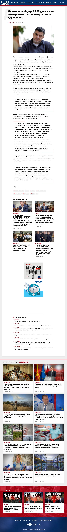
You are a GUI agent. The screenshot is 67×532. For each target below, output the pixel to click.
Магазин (48, 2)
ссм (27, 190)
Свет (44, 2)
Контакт (34, 520)
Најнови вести (21, 317)
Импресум (18, 520)
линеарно (26, 193)
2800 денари (34, 193)
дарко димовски (41, 190)
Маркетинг (26, 520)
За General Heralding (46, 520)
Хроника (28, 2)
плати (33, 190)
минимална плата (19, 190)
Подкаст (54, 2)
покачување (18, 193)
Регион (39, 2)
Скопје (34, 2)
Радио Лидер (5, 2)
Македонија (14, 2)
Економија (22, 2)
